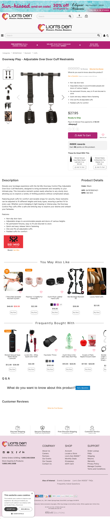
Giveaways (69, 461)
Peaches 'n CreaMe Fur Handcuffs (34, 297)
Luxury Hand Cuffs (96, 297)
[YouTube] (8, 452)
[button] (2, 35)
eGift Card (69, 464)
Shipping (91, 456)
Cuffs (35, 53)
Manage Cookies (94, 466)
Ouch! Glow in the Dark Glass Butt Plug (69, 356)
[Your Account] (104, 35)
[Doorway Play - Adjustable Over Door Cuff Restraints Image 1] (40, 97)
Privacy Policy (93, 464)
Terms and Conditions (96, 469)
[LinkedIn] (23, 452)
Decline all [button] (25, 509)
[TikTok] (20, 452)
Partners (45, 456)
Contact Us (47, 464)
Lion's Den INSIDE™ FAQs (83, 480)
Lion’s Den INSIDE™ (72, 456)
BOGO (94, 45)
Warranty (91, 461)
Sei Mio (16, 250)
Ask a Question (73, 76)
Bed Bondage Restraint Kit (76, 297)
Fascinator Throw (50, 355)
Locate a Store (71, 453)
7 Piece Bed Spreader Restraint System (13, 297)
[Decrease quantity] (69, 129)
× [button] (32, 493)
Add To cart (84, 135)
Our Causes (47, 461)
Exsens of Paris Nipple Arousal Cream (88, 356)
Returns (91, 459)
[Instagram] (4, 452)
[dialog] (18, 504)
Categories (6, 53)
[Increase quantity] (77, 129)
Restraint (28, 53)
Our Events (46, 459)
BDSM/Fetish (17, 53)
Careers (45, 453)
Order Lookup (93, 451)
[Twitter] (12, 452)
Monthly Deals (71, 459)
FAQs (90, 453)
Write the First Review (96, 69)
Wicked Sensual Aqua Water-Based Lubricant (12, 356)
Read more (19, 505)
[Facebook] (16, 452)
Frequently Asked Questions (68, 484)
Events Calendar (63, 480)
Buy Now (13, 312)
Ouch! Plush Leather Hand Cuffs (55, 297)
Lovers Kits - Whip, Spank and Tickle (31, 356)
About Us (46, 451)
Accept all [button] (11, 509)
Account (68, 451)
